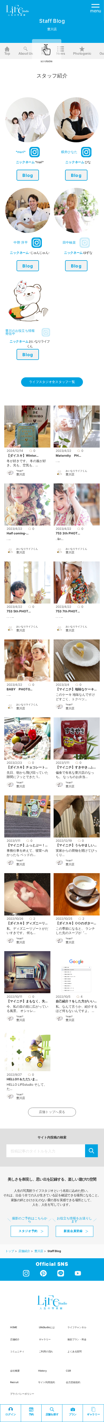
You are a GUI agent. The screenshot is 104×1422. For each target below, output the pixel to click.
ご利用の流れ (46, 1351)
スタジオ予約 (28, 1231)
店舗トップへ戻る (52, 1112)
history (42, 1370)
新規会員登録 (73, 1231)
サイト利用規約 (46, 1382)
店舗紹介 (14, 1339)
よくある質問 (74, 1351)
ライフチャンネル (76, 1327)
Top (7, 53)
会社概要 (15, 1370)
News (60, 53)
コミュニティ (17, 1351)
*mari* (19, 470)
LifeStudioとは (47, 1327)
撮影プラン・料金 (76, 1339)
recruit (14, 1382)
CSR (68, 1370)
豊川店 (20, 474)
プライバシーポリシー (22, 1393)
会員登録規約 (73, 1382)
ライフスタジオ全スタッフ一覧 (52, 382)
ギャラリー (45, 1339)
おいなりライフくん (76, 470)
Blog (27, 175)
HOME (13, 1327)
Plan (44, 53)
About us (25, 53)
